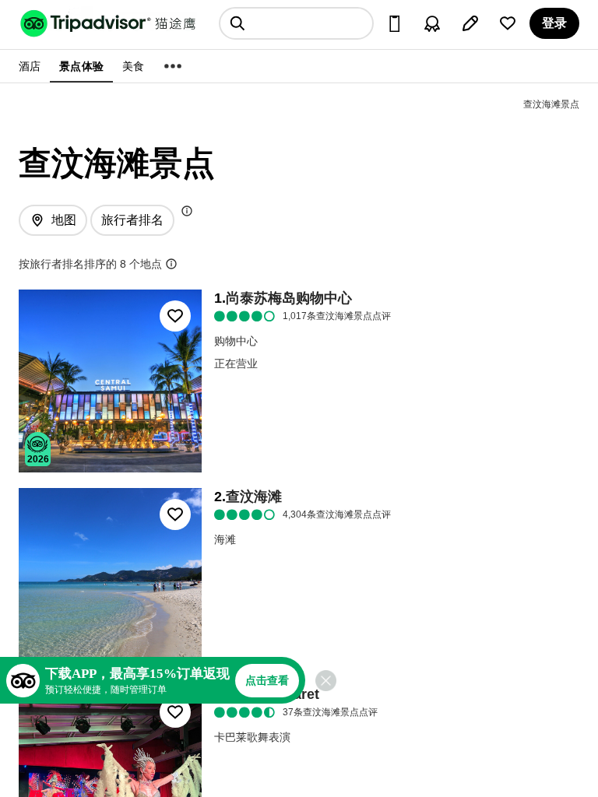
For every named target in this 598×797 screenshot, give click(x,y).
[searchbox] (296, 23)
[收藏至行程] (175, 316)
